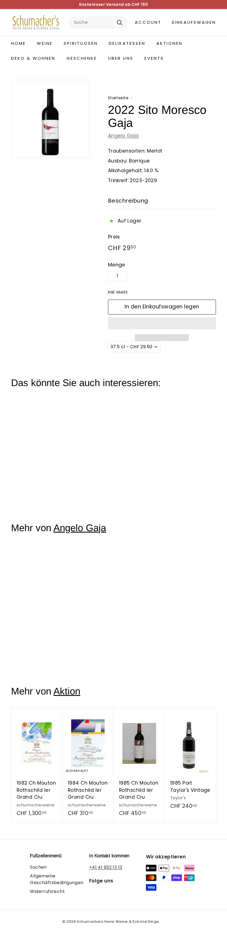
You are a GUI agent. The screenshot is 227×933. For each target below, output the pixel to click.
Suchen (38, 867)
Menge (116, 264)
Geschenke (81, 58)
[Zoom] (50, 119)
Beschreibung (128, 201)
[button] (162, 323)
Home (18, 43)
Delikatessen (127, 43)
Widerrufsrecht (47, 891)
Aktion (66, 691)
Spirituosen (81, 43)
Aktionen (169, 43)
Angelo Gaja (123, 135)
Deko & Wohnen (33, 58)
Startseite (118, 98)
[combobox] (98, 22)
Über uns (120, 58)
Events (154, 58)
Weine (45, 43)
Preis (114, 236)
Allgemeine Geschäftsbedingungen (57, 879)
